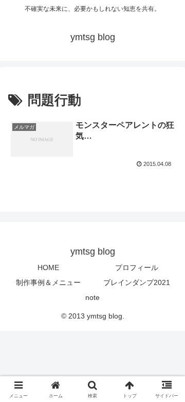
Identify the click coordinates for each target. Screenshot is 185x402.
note (92, 297)
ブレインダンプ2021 (136, 282)
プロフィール (136, 267)
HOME (48, 267)
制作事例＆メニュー (48, 282)
